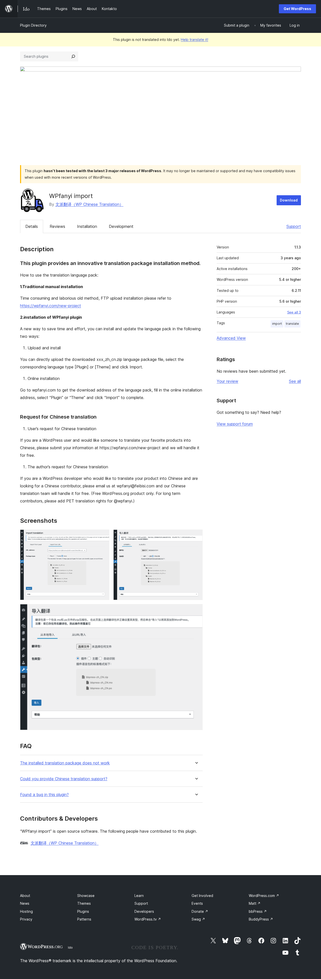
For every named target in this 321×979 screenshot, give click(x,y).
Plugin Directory (33, 25)
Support (293, 226)
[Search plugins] (73, 56)
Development (121, 226)
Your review (227, 381)
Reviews (57, 226)
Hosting (26, 911)
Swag (198, 919)
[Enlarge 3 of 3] (195, 610)
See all (295, 381)
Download (289, 200)
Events (197, 903)
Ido (70, 947)
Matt (255, 903)
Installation (87, 226)
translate (292, 323)
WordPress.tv (147, 919)
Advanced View (231, 338)
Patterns (84, 919)
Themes (84, 903)
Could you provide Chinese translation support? (63, 778)
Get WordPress (297, 9)
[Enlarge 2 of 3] (195, 536)
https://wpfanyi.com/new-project (50, 305)
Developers (144, 911)
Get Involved (202, 895)
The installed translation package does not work (65, 763)
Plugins (83, 911)
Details (31, 226)
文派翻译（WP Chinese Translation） (89, 204)
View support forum (235, 423)
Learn (139, 895)
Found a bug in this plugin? (44, 794)
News (24, 903)
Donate (200, 911)
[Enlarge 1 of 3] (102, 536)
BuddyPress (261, 919)
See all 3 (294, 312)
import (277, 323)
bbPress (258, 911)
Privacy (26, 919)
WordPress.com (264, 895)
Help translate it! (194, 39)
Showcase (86, 895)
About (25, 895)
